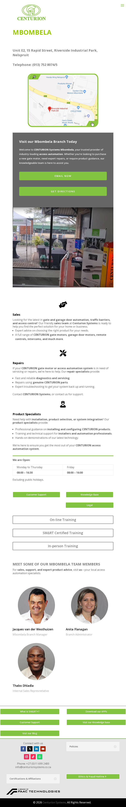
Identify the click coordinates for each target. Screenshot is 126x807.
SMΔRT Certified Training (63, 533)
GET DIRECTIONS (63, 191)
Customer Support (36, 494)
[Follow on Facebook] (23, 748)
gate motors (58, 335)
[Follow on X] (29, 748)
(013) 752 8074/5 (44, 64)
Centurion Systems (54, 802)
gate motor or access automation (60, 368)
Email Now (63, 175)
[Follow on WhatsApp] (39, 756)
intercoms (34, 339)
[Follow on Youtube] (43, 748)
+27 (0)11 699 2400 (37, 763)
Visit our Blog (29, 733)
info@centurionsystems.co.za (33, 767)
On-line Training (63, 519)
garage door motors (81, 335)
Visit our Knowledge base (96, 722)
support (78, 394)
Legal (90, 505)
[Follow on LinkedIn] (36, 748)
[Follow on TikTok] (33, 756)
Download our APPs (96, 711)
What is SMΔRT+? (29, 711)
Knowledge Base (90, 494)
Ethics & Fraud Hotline (91, 776)
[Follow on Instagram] (26, 756)
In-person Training (63, 546)
